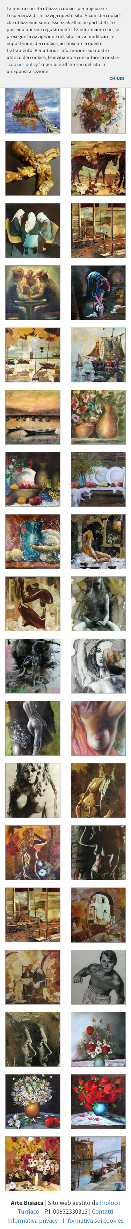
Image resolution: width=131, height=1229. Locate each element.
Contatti (102, 1212)
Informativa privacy (32, 1221)
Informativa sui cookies (93, 1221)
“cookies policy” (23, 65)
